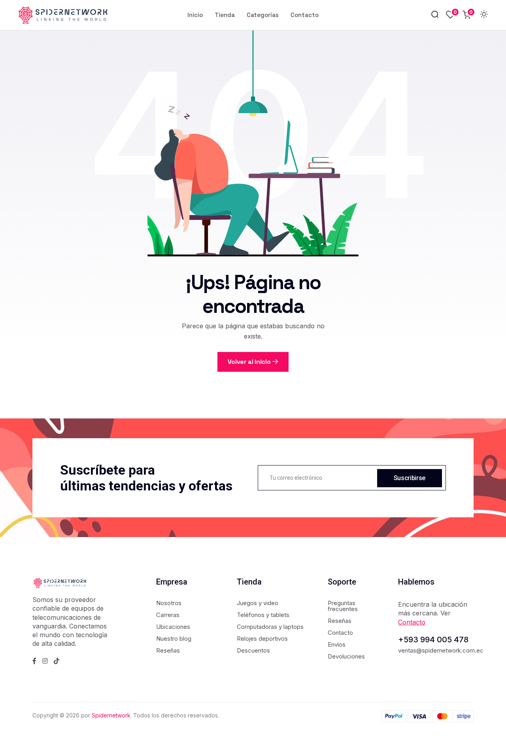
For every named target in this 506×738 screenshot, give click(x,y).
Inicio (195, 15)
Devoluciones (346, 656)
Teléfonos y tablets (263, 615)
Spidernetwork (111, 715)
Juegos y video (257, 603)
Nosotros (168, 603)
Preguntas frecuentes (343, 606)
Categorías (263, 15)
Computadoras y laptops (270, 626)
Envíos (337, 644)
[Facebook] (34, 661)
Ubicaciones (173, 626)
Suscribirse (409, 478)
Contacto (305, 15)
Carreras (167, 615)
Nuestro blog (173, 638)
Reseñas (168, 650)
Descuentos (253, 650)
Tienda (225, 15)
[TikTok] (56, 661)
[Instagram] (45, 661)
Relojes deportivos (262, 638)
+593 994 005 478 (433, 639)
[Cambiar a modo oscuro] (483, 15)
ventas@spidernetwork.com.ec (440, 650)
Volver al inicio (249, 362)
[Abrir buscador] (434, 15)
